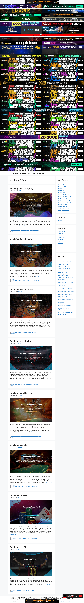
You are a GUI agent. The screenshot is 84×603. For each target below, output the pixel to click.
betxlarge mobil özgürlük (36, 436)
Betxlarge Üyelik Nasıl (63, 190)
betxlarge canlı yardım (64, 266)
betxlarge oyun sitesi (63, 296)
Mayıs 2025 (60, 239)
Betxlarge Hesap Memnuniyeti (65, 196)
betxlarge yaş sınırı (69, 305)
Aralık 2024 (60, 245)
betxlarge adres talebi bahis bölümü (18, 280)
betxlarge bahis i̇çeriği (61, 262)
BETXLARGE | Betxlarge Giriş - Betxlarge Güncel (27, 173)
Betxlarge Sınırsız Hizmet (21, 289)
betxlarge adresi (62, 261)
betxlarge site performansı (62, 299)
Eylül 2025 (60, 235)
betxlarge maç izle (62, 285)
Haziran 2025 (61, 237)
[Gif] (42, 83)
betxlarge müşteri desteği (62, 290)
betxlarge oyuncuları (63, 293)
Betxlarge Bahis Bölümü (21, 239)
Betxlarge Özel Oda (62, 198)
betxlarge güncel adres (65, 277)
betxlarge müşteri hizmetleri (62, 291)
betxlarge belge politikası (26, 384)
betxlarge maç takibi (61, 288)
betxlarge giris (63, 272)
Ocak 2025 (60, 243)
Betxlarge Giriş (61, 184)
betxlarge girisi (62, 274)
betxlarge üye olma (34, 486)
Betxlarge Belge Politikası (22, 341)
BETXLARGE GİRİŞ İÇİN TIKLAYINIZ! (42, 35)
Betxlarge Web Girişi (19, 495)
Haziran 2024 (61, 248)
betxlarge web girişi (25, 538)
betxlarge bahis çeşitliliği (16, 230)
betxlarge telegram (34, 384)
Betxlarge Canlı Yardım (63, 204)
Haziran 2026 (61, 233)
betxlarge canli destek (65, 264)
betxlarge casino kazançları (16, 436)
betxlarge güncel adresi (15, 486)
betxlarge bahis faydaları (16, 384)
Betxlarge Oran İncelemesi (64, 194)
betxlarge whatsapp (33, 538)
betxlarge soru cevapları (69, 299)
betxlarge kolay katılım (15, 590)
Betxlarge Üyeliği (18, 547)
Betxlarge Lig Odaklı (62, 186)
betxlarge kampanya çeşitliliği (62, 280)
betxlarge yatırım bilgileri (61, 305)
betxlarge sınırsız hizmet (25, 332)
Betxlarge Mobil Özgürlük (22, 393)
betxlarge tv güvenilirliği (34, 230)
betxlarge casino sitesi (26, 436)
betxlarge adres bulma (15, 332)
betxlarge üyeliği (23, 590)
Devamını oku (22, 225)
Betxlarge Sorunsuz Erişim (64, 200)
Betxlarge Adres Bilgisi (63, 192)
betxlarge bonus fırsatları (16, 538)
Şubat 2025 (60, 241)
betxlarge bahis (69, 261)
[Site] (21, 60)
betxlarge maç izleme (25, 230)
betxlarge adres (60, 259)
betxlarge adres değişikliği (67, 259)
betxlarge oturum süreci (25, 486)
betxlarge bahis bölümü (30, 280)
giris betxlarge (61, 310)
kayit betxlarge (63, 314)
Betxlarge (13, 228)
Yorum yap (13, 231)
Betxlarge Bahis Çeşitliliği (21, 188)
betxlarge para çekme (63, 298)
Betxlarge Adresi (62, 182)
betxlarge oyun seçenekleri (65, 294)
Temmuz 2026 (61, 231)
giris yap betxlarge (33, 332)
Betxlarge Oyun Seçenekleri (64, 202)
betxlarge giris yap (38, 280)
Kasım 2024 (60, 247)
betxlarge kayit (62, 282)
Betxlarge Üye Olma (19, 445)
